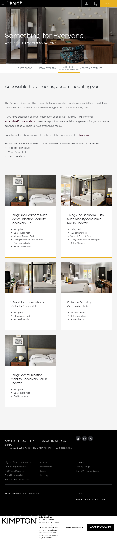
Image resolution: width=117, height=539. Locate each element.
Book (108, 3)
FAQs (43, 470)
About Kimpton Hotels (16, 466)
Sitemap (44, 475)
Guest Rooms (25, 68)
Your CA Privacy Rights (87, 470)
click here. (83, 135)
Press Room (46, 466)
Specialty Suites (47, 68)
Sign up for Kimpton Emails (18, 462)
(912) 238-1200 (45, 447)
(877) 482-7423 (24, 447)
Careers (80, 462)
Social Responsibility (15, 475)
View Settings (74, 527)
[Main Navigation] (3, 3)
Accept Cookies (100, 527)
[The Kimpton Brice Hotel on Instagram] (90, 438)
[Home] (14, 3)
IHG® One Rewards (14, 470)
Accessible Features (91, 68)
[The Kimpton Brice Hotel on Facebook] (84, 438)
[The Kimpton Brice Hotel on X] (78, 438)
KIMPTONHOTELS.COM (90, 499)
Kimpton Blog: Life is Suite (17, 479)
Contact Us (46, 462)
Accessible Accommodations (69, 68)
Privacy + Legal (83, 466)
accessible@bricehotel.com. (21, 121)
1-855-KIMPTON (15, 493)
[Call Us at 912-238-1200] (94, 3)
